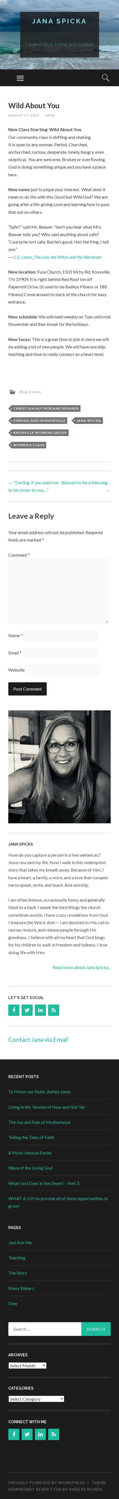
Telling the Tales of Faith (31, 1137)
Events (35, 392)
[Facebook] (13, 1010)
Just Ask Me (20, 1242)
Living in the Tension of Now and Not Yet (46, 1107)
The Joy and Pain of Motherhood (39, 1122)
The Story (17, 1272)
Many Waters (21, 1288)
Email (15, 652)
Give (12, 1303)
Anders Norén (85, 1489)
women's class (29, 445)
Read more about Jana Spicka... (82, 967)
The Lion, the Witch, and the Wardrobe (67, 256)
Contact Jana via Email (38, 1039)
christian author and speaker (46, 408)
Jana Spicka (59, 21)
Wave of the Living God (30, 1167)
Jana (50, 115)
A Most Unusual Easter (30, 1152)
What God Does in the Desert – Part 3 (43, 1183)
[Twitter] (27, 1010)
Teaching (16, 1257)
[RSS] (53, 1010)
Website (16, 669)
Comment (19, 555)
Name (15, 635)
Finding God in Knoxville (39, 420)
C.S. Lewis (23, 256)
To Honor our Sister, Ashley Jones (39, 1091)
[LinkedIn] (40, 1010)
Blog (23, 392)
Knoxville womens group (40, 433)
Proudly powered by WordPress (46, 1482)
